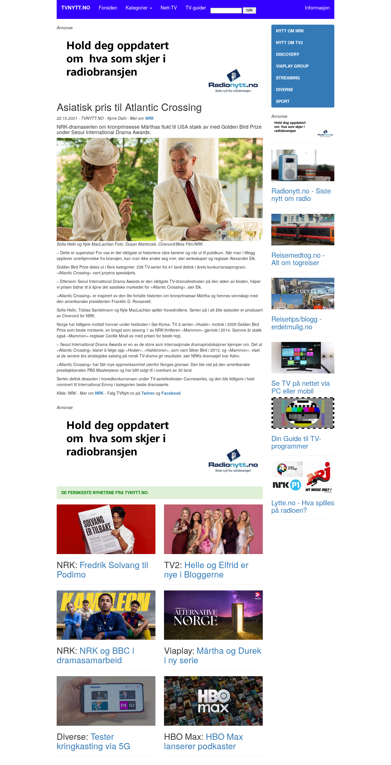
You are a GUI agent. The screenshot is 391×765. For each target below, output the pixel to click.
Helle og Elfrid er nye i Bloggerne (206, 569)
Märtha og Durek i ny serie (212, 655)
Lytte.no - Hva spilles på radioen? (302, 506)
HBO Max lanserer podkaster (203, 741)
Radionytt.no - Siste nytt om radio (301, 194)
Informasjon (317, 7)
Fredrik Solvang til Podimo (102, 569)
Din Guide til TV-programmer (296, 442)
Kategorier (137, 7)
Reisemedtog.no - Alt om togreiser (298, 258)
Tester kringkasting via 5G (93, 741)
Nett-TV (169, 7)
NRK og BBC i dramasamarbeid (95, 655)
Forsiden (108, 7)
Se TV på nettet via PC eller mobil (300, 386)
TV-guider (195, 7)
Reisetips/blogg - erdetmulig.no (296, 322)
